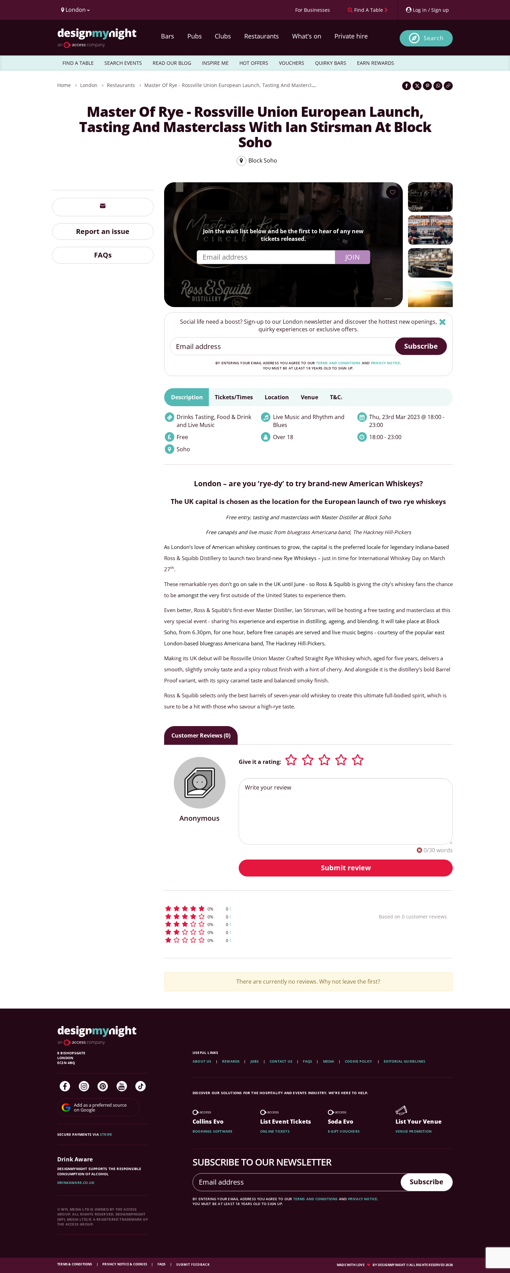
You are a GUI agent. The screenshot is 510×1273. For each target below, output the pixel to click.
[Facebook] (65, 1086)
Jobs (254, 1061)
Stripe (106, 1134)
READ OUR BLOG (172, 63)
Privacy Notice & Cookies (125, 1264)
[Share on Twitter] (417, 85)
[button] (258, 909)
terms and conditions (338, 362)
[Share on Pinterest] (427, 85)
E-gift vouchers (344, 1131)
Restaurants (261, 36)
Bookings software (212, 1131)
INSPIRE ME (215, 63)
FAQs (103, 255)
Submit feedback (193, 1264)
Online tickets (275, 1131)
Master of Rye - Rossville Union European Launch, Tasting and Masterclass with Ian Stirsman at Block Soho (269, 85)
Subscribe (421, 346)
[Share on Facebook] (406, 85)
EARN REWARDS (375, 63)
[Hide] (442, 321)
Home (64, 85)
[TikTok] (140, 1086)
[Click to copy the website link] (448, 85)
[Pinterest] (102, 1086)
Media (328, 1061)
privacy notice (385, 362)
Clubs (223, 36)
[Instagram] (84, 1086)
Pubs (194, 36)
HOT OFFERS (253, 63)
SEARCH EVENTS (123, 63)
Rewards (231, 1061)
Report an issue (102, 231)
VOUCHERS (291, 63)
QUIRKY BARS (330, 63)
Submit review (346, 867)
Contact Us (281, 1061)
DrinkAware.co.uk (75, 1182)
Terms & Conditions (75, 1264)
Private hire (351, 36)
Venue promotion (414, 1131)
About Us (202, 1061)
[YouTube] (122, 1086)
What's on (306, 36)
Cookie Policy (359, 1061)
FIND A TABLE (78, 63)
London (88, 85)
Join (352, 257)
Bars (167, 36)
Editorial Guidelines (404, 1061)
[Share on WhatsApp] (437, 85)
